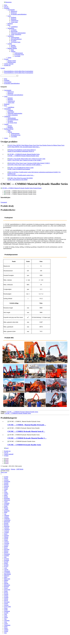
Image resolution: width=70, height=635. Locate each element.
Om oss (6, 6)
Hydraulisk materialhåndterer (19, 14)
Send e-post (4, 472)
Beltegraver (14, 11)
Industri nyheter (12, 60)
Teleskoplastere (15, 37)
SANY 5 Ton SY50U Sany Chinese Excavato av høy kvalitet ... (25, 160)
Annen (9, 57)
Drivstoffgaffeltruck (16, 39)
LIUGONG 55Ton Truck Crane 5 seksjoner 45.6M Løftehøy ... (25, 164)
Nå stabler (13, 40)
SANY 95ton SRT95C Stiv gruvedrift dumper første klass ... (24, 147)
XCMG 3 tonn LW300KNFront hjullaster (19, 169)
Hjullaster (13, 17)
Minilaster (13, 19)
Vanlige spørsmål (8, 63)
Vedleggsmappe (18, 53)
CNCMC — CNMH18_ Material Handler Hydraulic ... (27, 425)
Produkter (6, 8)
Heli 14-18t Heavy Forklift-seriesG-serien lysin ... (21, 175)
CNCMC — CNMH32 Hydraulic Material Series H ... (26, 431)
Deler (12, 50)
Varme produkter (5, 469)
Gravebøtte (17, 56)
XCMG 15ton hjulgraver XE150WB (17, 179)
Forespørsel (4, 202)
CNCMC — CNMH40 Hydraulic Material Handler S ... (27, 438)
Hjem (5, 5)
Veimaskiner (11, 28)
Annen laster (14, 22)
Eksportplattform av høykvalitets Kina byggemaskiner (18, 71)
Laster (9, 16)
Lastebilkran (14, 26)
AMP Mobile (19, 469)
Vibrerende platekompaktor (18, 33)
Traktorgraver (14, 20)
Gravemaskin (11, 9)
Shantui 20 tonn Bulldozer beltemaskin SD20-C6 (21, 151)
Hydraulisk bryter (19, 54)
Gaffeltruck (11, 36)
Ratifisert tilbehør (12, 48)
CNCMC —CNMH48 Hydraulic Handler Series (18, 413)
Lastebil (10, 43)
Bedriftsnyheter (12, 62)
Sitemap (13, 469)
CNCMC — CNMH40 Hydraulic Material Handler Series (23, 155)
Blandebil (13, 46)
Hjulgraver (14, 12)
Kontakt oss (7, 65)
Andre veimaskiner (16, 34)
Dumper (13, 45)
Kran (9, 25)
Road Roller (14, 31)
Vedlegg (13, 51)
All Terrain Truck (15, 42)
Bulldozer (10, 23)
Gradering (13, 29)
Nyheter (6, 59)
